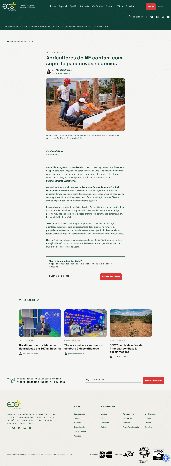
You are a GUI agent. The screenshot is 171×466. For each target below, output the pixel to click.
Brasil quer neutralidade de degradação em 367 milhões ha (40, 346)
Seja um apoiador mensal (63, 264)
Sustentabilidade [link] (55, 53)
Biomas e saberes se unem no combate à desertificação (84, 346)
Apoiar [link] (151, 6)
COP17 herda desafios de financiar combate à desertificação (126, 348)
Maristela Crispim (64, 70)
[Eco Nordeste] (20, 10)
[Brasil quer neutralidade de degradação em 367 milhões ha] (40, 324)
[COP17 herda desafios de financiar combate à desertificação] (131, 324)
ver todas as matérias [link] (21, 41)
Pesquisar (137, 17)
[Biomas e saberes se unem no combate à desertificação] (85, 324)
